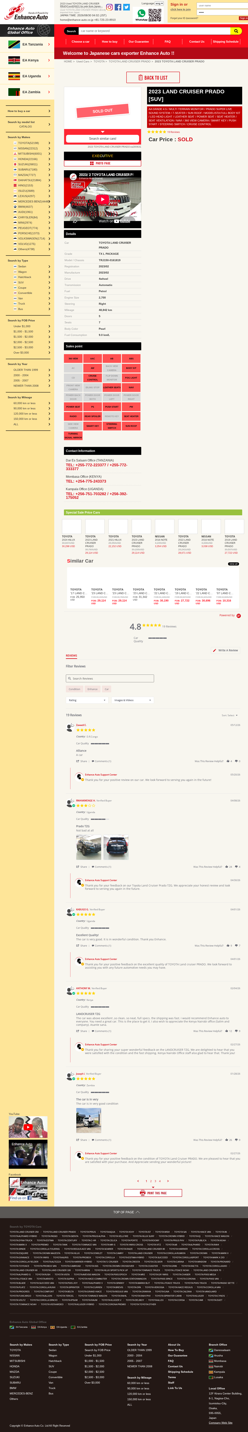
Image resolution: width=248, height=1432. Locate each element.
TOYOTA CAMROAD (71, 1266)
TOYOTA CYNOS (216, 1296)
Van (20, 298)
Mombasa (220, 1360)
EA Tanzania (22, 1327)
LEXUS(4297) (26, 196)
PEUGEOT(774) (28, 228)
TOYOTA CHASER (182, 1274)
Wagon (22, 271)
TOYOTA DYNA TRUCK (21, 1240)
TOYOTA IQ (195, 1236)
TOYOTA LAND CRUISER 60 (24, 1270)
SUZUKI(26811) (28, 164)
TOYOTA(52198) (28, 143)
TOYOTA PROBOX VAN (45, 1266)
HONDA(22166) (28, 159)
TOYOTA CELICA (108, 1240)
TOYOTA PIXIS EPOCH (115, 1274)
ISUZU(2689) (26, 190)
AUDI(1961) (25, 211)
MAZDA (14, 1371)
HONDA (14, 1366)
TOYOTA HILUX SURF (144, 1236)
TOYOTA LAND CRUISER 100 (56, 1270)
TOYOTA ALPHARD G (20, 1274)
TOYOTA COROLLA (105, 1257)
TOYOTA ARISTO (45, 1279)
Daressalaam (222, 1350)
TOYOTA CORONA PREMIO (113, 1304)
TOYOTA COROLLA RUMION (171, 1253)
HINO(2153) (25, 185)
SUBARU (15, 1382)
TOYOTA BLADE (18, 1283)
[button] (83, 761)
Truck (21, 303)
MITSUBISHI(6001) (30, 153)
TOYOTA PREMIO (40, 1245)
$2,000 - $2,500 (23, 342)
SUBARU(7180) (27, 169)
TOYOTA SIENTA (70, 1236)
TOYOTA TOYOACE (20, 1266)
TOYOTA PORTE (129, 1240)
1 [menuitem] (146, 1181)
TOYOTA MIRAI (82, 1270)
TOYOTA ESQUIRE (19, 1253)
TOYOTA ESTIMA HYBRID (132, 1257)
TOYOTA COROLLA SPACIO (44, 1300)
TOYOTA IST (145, 1232)
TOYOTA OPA (134, 1287)
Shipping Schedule (226, 41)
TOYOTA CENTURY (68, 1240)
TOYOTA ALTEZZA (52, 1262)
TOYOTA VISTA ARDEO (52, 1304)
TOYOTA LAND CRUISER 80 (151, 1249)
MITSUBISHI (17, 1360)
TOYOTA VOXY (127, 1232)
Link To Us (175, 1388)
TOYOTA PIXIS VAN (209, 1279)
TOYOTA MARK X (18, 1245)
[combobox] (87, 700)
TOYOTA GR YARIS (159, 1274)
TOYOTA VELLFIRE (119, 1236)
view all (234, 564)
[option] (102, 116)
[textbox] (239, 717)
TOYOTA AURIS (61, 1257)
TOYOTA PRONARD (221, 1262)
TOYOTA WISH (162, 1232)
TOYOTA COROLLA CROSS (206, 1249)
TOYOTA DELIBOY (135, 1300)
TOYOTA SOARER (104, 1249)
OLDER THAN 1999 (26, 369)
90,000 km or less (24, 408)
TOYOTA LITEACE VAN (21, 1279)
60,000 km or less (24, 403)
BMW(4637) (25, 206)
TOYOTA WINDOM (197, 1262)
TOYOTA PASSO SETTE (223, 1283)
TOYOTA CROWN (199, 1253)
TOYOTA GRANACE (20, 1257)
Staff (171, 1382)
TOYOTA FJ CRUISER (107, 1262)
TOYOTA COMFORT (44, 1291)
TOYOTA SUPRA (66, 1279)
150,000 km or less (25, 418)
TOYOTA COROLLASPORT (186, 1257)
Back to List (153, 77)
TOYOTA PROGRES (20, 1291)
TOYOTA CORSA (176, 1300)
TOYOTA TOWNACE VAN (84, 1245)
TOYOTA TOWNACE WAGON (93, 1296)
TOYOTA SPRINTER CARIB (168, 1296)
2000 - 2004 (21, 375)
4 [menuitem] (160, 1181)
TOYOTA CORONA (186, 1279)
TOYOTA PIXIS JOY (68, 1283)
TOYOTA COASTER (148, 1266)
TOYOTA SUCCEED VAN (42, 1283)
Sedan (22, 266)
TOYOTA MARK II (220, 1253)
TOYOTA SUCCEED (158, 1257)
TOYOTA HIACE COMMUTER (93, 1279)
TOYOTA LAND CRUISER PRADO (60, 1232)
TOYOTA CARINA (175, 1262)
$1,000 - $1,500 (23, 331)
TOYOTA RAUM (90, 1300)
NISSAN (15, 1355)
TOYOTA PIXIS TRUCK (195, 1283)
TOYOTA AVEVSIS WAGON (87, 1274)
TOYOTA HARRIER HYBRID (79, 1262)
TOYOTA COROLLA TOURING (45, 1249)
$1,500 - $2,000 (23, 336)
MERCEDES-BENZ (21, 1393)
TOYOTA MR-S (108, 1245)
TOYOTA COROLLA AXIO (215, 1266)
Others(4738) (26, 249)
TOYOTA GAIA (162, 1291)
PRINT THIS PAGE (153, 1193)
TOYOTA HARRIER (178, 1249)
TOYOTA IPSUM (70, 1300)
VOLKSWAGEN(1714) (31, 238)
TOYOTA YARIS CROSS (132, 1245)
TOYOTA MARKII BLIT (140, 1283)
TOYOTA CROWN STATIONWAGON (129, 1279)
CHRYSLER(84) (28, 217)
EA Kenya (42, 1327)
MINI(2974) (25, 222)
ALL (16, 424)
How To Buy (176, 1350)
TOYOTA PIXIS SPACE (162, 1279)
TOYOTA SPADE (18, 1249)
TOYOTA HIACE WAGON (217, 1236)
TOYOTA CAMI (196, 1300)
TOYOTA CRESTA (131, 1262)
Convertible (25, 292)
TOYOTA (15, 1350)
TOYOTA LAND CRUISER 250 (24, 1232)
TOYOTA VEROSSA (154, 1287)
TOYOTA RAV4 (212, 1245)
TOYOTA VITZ (154, 1245)
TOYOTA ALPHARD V (92, 1283)
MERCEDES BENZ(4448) (33, 201)
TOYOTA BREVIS (115, 1287)
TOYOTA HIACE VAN (201, 1232)
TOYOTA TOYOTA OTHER (143, 1304)
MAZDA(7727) (27, 174)
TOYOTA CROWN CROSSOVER (118, 1266)
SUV (21, 282)
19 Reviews (173, 132)
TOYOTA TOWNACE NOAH (23, 1304)
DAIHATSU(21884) (29, 180)
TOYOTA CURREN (93, 1287)
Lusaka (218, 1377)
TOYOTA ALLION (44, 1296)
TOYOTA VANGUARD (206, 1291)
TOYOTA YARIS (41, 1257)
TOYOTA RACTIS (190, 1266)
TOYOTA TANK (60, 1245)
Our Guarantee (139, 41)
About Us (174, 1344)
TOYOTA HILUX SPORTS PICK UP (111, 1270)
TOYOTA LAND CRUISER (140, 1253)
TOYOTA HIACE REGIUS (180, 1287)
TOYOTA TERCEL (65, 1296)
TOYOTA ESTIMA (45, 1240)
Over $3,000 (21, 352)
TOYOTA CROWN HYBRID (172, 1236)
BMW (13, 1388)
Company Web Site (220, 1422)
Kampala (219, 1371)
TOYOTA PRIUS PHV (174, 1240)
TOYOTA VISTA (62, 1274)
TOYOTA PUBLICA (197, 1240)
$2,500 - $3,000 (23, 347)
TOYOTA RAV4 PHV (141, 1296)
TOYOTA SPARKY (116, 1283)
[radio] (74, 689)
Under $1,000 (22, 326)
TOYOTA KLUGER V (112, 1300)
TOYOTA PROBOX (82, 1257)
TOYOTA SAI (180, 1232)
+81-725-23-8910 (105, 19)
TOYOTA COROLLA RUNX (43, 1287)
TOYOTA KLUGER (195, 1296)
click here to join (180, 9)
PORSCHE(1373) (29, 233)
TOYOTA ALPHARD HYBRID (24, 1236)
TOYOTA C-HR (89, 1240)
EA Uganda (62, 1327)
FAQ (168, 41)
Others (14, 1398)
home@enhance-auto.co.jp (76, 19)
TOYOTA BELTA (66, 1291)
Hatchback (24, 277)
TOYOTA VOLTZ (18, 1300)
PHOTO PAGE (102, 163)
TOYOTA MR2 (138, 1274)
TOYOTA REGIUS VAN (117, 1291)
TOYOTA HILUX (72, 1253)
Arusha (218, 1355)
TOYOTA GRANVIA (141, 1291)
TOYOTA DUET (215, 1300)
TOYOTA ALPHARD (191, 1245)
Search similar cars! (102, 138)
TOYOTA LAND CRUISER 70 (207, 1270)
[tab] (225, 650)
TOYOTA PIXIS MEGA (205, 1274)
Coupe (22, 287)
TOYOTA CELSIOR (153, 1262)
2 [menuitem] (151, 1181)
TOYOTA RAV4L (119, 1296)
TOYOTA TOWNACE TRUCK (146, 1270)
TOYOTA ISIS (92, 1266)
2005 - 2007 (21, 380)
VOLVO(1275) (26, 243)
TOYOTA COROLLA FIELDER (24, 1262)
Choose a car (81, 41)
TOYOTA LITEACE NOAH (177, 1270)
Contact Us (196, 41)
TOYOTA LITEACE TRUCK (167, 1283)
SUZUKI (15, 1377)
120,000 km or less (25, 413)
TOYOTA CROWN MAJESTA (47, 1253)
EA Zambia (82, 1327)
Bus (20, 309)
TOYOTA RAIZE (125, 1249)
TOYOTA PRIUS (88, 1232)
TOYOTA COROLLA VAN (209, 1287)
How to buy (109, 41)
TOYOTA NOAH (218, 1240)
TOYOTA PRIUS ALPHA (94, 1236)
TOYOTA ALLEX (156, 1300)
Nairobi (218, 1366)
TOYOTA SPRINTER (70, 1287)
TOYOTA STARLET (93, 1253)
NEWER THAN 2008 (26, 385)
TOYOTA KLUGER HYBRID (81, 1304)
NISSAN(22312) (28, 148)
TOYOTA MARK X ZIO (214, 1257)
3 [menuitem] (155, 1181)
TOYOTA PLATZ (18, 1287)
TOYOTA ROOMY (151, 1240)
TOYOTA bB (171, 1245)
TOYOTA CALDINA (182, 1291)
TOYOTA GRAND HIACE (90, 1291)
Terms (172, 1377)
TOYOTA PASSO (49, 1236)
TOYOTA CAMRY (115, 1253)
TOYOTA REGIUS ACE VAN (77, 1249)
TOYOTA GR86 (169, 1266)
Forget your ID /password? (184, 18)
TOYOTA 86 (221, 1232)
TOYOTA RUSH (43, 1274)
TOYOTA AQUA (107, 1232)
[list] (158, 848)
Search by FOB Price (97, 1350)
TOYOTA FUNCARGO (21, 1296)
